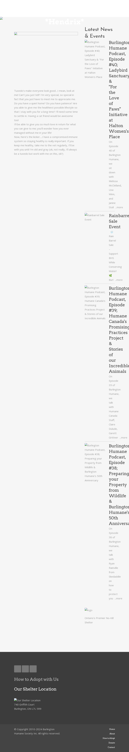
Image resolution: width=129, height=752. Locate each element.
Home (112, 729)
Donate (112, 743)
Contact (111, 747)
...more (119, 207)
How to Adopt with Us (36, 679)
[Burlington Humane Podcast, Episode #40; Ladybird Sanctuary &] (95, 59)
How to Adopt (109, 738)
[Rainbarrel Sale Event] (95, 217)
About (112, 734)
